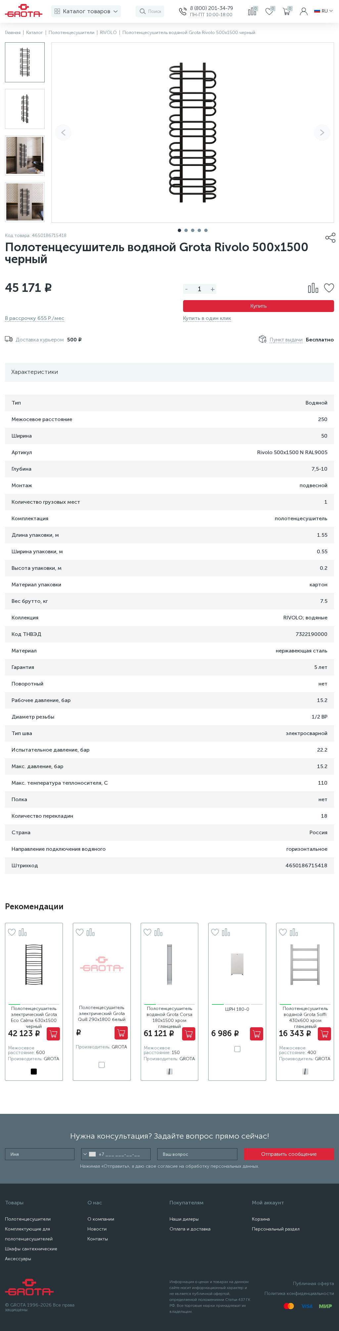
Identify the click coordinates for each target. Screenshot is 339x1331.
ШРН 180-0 (237, 1009)
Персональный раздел (276, 1229)
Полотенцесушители (28, 1219)
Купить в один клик (207, 318)
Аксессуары (18, 1259)
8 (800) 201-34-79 (211, 8)
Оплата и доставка (190, 1229)
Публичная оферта (313, 1283)
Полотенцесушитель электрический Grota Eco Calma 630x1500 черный (34, 1017)
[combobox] (89, 1154)
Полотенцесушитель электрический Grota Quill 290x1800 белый (101, 1013)
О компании (100, 1219)
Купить (258, 306)
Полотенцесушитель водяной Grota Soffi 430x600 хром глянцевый (305, 1017)
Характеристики (34, 371)
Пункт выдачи (286, 339)
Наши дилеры (184, 1219)
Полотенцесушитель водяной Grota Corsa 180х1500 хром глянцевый (169, 1017)
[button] (322, 132)
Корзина (261, 1219)
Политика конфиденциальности (299, 1293)
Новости (97, 1229)
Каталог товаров (86, 11)
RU (325, 11)
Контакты (97, 1239)
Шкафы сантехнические (31, 1249)
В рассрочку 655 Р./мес (34, 318)
